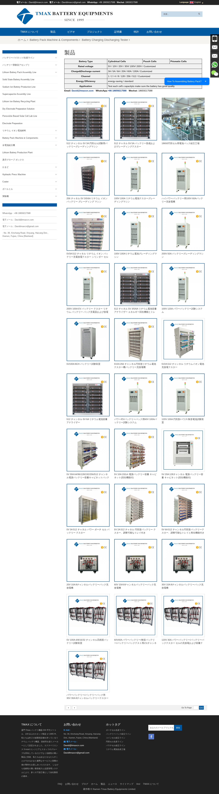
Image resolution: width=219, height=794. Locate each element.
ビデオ (71, 31)
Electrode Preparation (12, 123)
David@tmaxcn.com (38, 2)
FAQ (60, 784)
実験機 (5, 196)
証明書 (118, 31)
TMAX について (29, 31)
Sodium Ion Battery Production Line (18, 87)
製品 (52, 31)
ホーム (22, 39)
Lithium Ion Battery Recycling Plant (18, 101)
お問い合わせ (154, 31)
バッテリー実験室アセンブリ (15, 65)
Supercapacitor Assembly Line (16, 94)
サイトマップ (126, 784)
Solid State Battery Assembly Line (18, 79)
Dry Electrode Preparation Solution (18, 109)
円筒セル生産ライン (114, 742)
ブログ (84, 784)
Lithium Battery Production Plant (17, 152)
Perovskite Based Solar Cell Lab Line (19, 116)
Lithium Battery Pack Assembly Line (19, 72)
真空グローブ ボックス (13, 160)
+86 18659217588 (107, 2)
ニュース (112, 784)
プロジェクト (94, 31)
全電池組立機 (8, 145)
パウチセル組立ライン (115, 745)
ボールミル (7, 189)
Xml (138, 784)
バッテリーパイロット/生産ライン (18, 58)
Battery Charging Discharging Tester (105, 39)
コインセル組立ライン (115, 738)
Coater (5, 181)
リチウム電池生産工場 (115, 749)
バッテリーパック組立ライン (118, 734)
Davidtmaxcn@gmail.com (74, 2)
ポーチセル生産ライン (115, 730)
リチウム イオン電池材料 (14, 130)
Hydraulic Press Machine (14, 174)
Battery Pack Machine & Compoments (54, 39)
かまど (5, 167)
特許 (136, 31)
